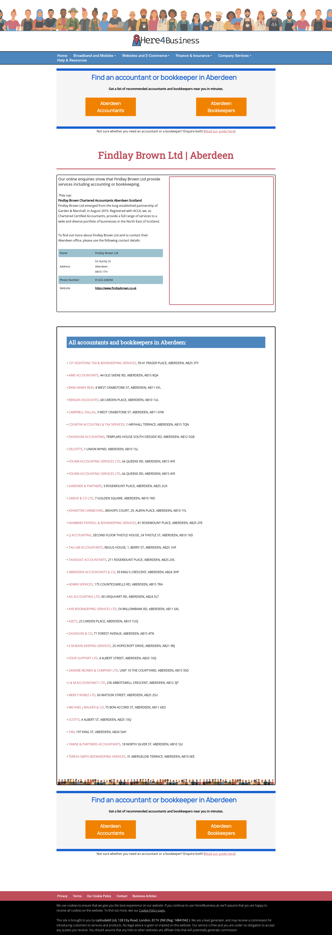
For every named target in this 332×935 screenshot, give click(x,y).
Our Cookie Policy (99, 896)
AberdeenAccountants (110, 107)
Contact (122, 896)
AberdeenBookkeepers (221, 107)
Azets (73, 621)
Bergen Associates (84, 400)
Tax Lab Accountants (86, 547)
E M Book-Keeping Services (90, 646)
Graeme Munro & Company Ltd (93, 670)
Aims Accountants (84, 375)
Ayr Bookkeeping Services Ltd (93, 609)
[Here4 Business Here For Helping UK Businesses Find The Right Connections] (166, 41)
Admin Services (81, 584)
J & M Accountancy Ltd (87, 683)
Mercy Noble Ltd (82, 695)
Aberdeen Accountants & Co (92, 572)
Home (62, 55)
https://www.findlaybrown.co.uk (115, 288)
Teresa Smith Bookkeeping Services (97, 756)
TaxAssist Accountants (87, 560)
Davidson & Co (80, 633)
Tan (72, 732)
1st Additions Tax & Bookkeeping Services (102, 363)
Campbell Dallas (82, 412)
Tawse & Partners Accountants (94, 744)
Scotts (74, 719)
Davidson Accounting (87, 437)
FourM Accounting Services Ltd (94, 461)
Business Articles (144, 896)
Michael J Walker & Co (86, 707)
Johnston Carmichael (86, 510)
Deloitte (75, 449)
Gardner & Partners (85, 486)
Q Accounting (80, 535)
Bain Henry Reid (81, 387)
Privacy (62, 896)
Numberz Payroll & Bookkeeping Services (102, 523)
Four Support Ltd (83, 658)
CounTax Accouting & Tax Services (96, 424)
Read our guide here (219, 131)
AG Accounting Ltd (84, 597)
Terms (77, 896)
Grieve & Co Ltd (81, 498)
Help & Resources (72, 60)
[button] (115, 55)
